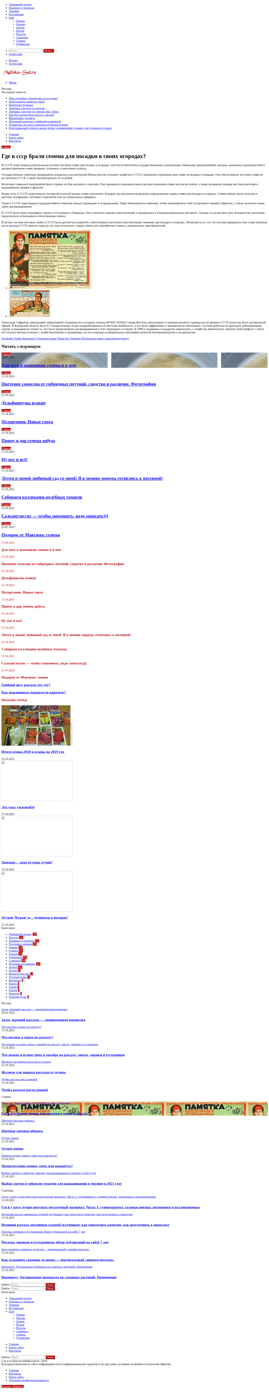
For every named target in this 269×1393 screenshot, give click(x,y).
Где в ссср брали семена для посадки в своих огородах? (45, 1113)
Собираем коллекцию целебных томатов (41, 497)
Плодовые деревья (20, 944)
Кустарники (16, 14)
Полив (20, 30)
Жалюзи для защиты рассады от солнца (33, 1072)
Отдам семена (12, 1148)
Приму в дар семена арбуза (28, 440)
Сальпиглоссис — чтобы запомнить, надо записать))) (54, 516)
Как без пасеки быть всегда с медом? (32, 114)
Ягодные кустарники (22, 963)
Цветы (13, 983)
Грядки (20, 21)
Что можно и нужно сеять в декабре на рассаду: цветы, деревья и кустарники (63, 1055)
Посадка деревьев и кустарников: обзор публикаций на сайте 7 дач (55, 1242)
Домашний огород (20, 4)
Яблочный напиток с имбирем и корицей (35, 121)
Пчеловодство (18, 977)
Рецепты (14, 993)
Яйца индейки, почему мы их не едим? (33, 98)
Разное (13, 990)
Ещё (11, 17)
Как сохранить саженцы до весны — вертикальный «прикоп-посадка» (57, 1260)
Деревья (14, 11)
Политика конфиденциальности (29, 1380)
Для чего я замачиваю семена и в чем (38, 365)
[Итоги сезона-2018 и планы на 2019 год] (37, 744)
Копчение (15, 980)
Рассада (21, 34)
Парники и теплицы (21, 7)
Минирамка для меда (22, 118)
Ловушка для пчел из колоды (27, 108)
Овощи (20, 24)
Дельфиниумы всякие (23, 402)
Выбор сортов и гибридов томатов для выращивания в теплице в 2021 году (61, 1183)
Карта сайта (16, 137)
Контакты (15, 140)
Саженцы (22, 37)
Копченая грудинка (21, 105)
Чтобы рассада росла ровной (24, 1090)
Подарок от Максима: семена (30, 534)
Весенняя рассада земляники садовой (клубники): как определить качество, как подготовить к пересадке (85, 1225)
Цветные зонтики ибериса (22, 1131)
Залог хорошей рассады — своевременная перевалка (43, 1020)
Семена (20, 40)
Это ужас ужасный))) (18, 807)
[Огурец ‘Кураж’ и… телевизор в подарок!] (37, 910)
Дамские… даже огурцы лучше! (26, 862)
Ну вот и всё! (14, 459)
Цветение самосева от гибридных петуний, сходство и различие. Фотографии (78, 384)
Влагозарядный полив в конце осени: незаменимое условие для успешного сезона (60, 128)
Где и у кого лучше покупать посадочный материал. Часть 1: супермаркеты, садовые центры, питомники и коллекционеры (100, 1207)
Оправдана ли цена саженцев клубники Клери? (38, 124)
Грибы (13, 987)
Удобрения (22, 44)
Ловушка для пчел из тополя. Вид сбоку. (34, 111)
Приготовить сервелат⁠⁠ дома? (27, 101)
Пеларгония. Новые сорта (27, 421)
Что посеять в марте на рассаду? (27, 1037)
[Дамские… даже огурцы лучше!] (37, 855)
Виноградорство (19, 973)
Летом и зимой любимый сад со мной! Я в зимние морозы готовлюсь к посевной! (82, 478)
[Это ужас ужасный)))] (37, 800)
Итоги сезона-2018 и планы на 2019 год (32, 752)
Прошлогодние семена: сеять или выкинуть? (37, 1166)
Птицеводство (18, 996)
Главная (14, 134)
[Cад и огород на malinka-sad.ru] (19, 76)
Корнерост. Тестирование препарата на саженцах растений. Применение (59, 1277)
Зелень (20, 27)
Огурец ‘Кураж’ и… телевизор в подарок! (34, 917)
